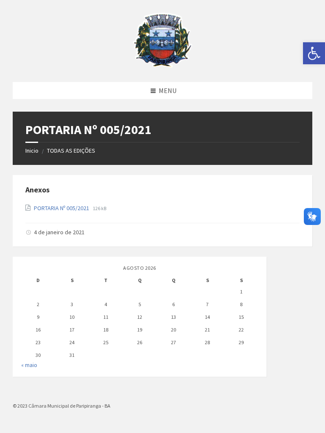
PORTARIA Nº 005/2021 (62, 208)
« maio (29, 365)
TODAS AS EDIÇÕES (71, 150)
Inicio (32, 150)
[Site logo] (162, 65)
